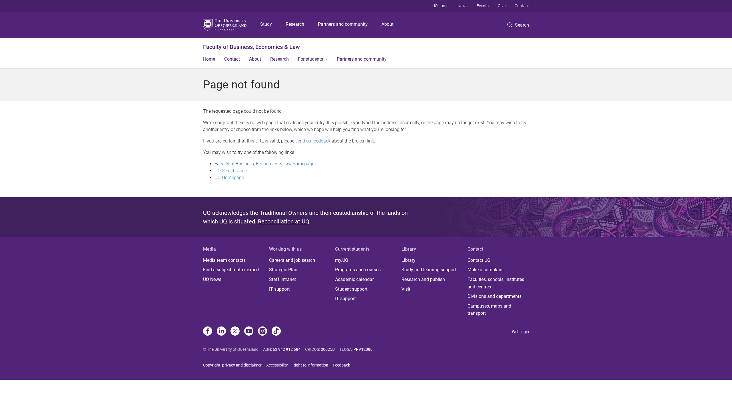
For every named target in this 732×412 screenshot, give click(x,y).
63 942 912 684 (287, 349)
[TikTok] (276, 332)
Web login (520, 331)
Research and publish (423, 279)
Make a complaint (486, 269)
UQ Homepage (229, 177)
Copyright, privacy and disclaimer (232, 365)
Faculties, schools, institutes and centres (496, 283)
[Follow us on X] (235, 332)
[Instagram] (262, 332)
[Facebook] (207, 332)
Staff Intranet (282, 279)
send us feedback (313, 141)
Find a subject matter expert (231, 269)
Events (483, 5)
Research (295, 24)
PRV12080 (363, 349)
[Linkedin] (221, 332)
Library (408, 260)
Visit (405, 289)
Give (502, 5)
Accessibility (277, 365)
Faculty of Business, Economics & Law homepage (264, 164)
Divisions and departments (495, 296)
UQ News (212, 279)
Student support (351, 289)
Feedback (341, 365)
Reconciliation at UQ (283, 221)
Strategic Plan (283, 269)
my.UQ (341, 260)
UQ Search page (230, 170)
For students (310, 59)
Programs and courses (358, 269)
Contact (522, 5)
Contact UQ (479, 260)
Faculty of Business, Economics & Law (251, 46)
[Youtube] (248, 332)
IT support (279, 289)
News (463, 5)
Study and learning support (428, 269)
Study (266, 24)
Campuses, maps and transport (489, 309)
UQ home (440, 5)
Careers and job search (292, 260)
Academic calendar (354, 279)
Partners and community (343, 24)
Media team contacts (224, 260)
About (387, 24)
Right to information (310, 365)
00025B (328, 349)
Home (209, 59)
